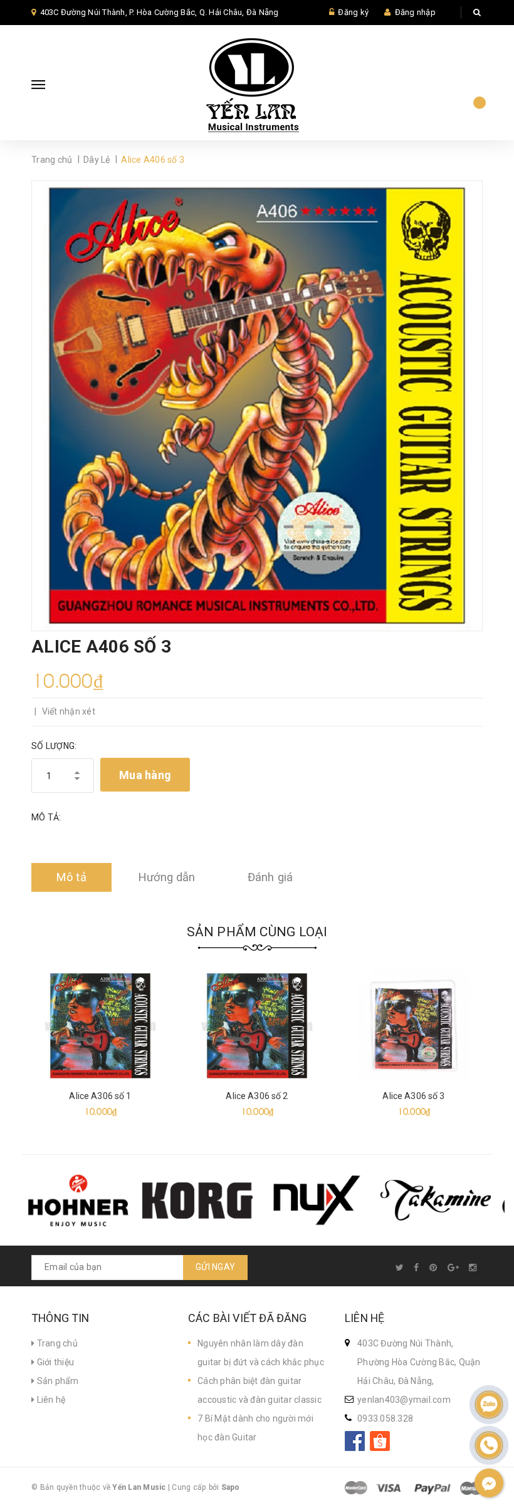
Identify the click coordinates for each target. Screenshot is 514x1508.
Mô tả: (46, 817)
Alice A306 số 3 (413, 1096)
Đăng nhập (415, 12)
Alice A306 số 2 (257, 1096)
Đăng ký (353, 12)
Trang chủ (56, 1343)
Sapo (230, 1487)
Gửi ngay (215, 1267)
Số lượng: (53, 746)
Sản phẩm (56, 1381)
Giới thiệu (54, 1362)
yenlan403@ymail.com (404, 1400)
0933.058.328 (385, 1418)
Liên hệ (49, 1400)
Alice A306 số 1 (100, 1096)
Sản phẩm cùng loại (257, 931)
